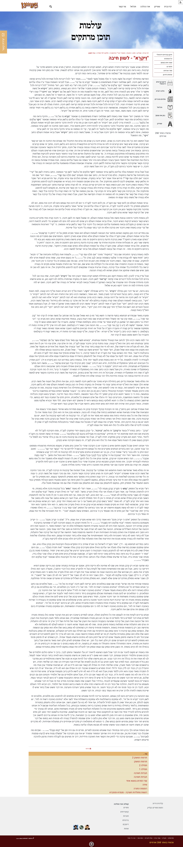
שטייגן (157, 6)
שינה (144, 784)
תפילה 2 (143, 765)
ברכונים (125, 820)
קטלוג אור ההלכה (121, 804)
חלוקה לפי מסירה (102, 53)
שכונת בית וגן (167, 74)
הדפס (87, 749)
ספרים (126, 807)
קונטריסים (124, 811)
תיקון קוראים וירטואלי (164, 54)
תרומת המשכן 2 (139, 757)
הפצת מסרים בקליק (155, 807)
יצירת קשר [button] (3, 44)
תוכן (134, 53)
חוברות (126, 816)
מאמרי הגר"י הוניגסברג (117, 53)
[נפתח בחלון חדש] (87, 827)
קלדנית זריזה (158, 803)
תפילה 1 (143, 769)
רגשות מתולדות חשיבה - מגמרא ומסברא (128, 792)
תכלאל (133, 6)
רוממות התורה (140, 788)
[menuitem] (168, 6)
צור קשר (122, 6)
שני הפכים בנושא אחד (136, 781)
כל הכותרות (168, 58)
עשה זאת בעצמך (166, 62)
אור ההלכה (145, 6)
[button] (51, 6)
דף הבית (168, 6)
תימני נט (169, 66)
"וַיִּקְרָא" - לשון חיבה (129, 58)
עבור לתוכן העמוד (91, 2)
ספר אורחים (168, 70)
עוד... (145, 754)
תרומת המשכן (140, 761)
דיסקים (126, 824)
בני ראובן (91, 53)
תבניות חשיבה (140, 773)
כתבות (129, 53)
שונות (126, 828)
